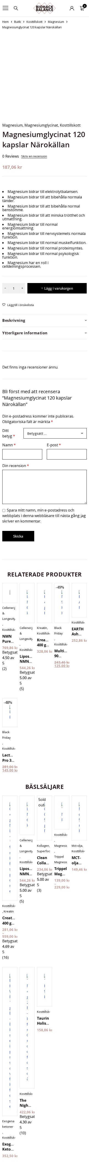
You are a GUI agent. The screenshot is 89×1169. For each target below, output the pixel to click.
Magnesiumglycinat (41, 125)
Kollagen (43, 846)
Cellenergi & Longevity (9, 613)
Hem (5, 22)
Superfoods (45, 851)
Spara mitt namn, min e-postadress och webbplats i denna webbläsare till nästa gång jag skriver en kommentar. (44, 516)
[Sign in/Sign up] (71, 8)
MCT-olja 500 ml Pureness (80, 865)
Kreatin (42, 628)
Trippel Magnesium (62, 859)
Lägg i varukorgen (58, 288)
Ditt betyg (8, 433)
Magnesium (56, 22)
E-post (54, 444)
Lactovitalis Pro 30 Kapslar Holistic (13, 763)
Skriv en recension (34, 156)
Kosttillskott (34, 22)
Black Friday (58, 630)
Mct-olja (77, 846)
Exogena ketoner (8, 1124)
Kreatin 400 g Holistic (44, 645)
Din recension (15, 465)
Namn (9, 444)
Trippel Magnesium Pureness (65, 873)
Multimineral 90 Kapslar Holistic (66, 658)
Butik (17, 22)
